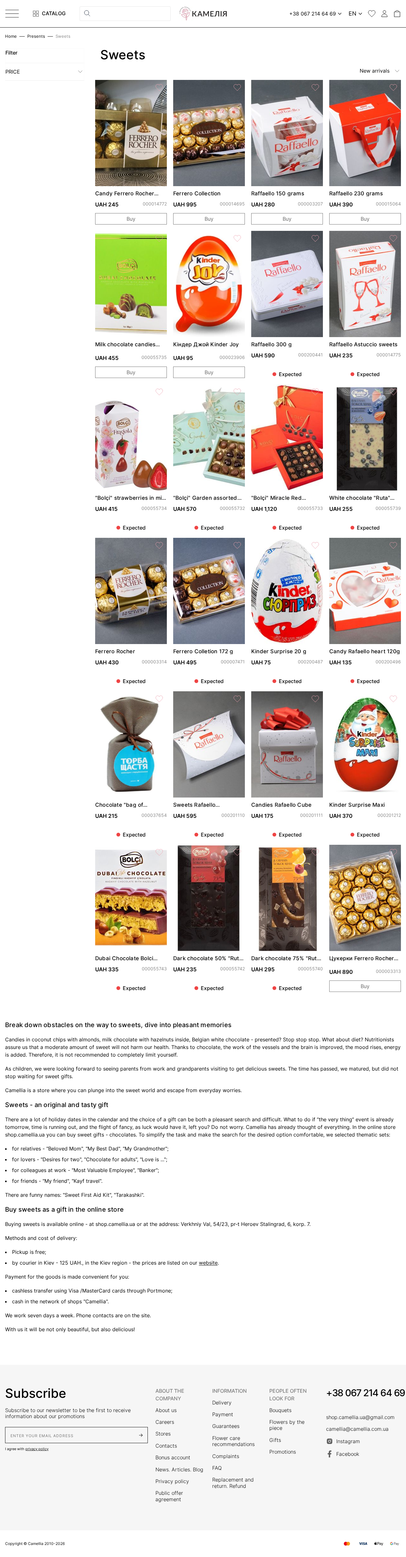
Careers (164, 1422)
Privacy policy (172, 1481)
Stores (163, 1434)
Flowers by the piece (286, 1425)
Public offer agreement (169, 1496)
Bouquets (280, 1410)
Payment (222, 1414)
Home (11, 36)
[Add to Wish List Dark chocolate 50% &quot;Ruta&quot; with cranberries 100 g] (237, 852)
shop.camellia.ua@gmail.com (360, 1417)
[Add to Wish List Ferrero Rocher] (159, 545)
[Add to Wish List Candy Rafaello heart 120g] (393, 545)
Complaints (225, 1456)
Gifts (275, 1440)
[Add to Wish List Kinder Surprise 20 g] (315, 545)
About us (166, 1410)
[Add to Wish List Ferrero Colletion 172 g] (237, 545)
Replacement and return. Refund (233, 1483)
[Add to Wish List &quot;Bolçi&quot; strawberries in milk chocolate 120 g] (159, 392)
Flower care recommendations (233, 1441)
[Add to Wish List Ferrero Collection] (237, 87)
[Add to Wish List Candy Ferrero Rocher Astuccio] (159, 87)
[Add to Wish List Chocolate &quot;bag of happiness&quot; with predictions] (159, 699)
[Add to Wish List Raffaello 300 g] (315, 238)
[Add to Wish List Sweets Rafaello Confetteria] (237, 699)
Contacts (166, 1446)
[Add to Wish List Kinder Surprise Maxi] (393, 699)
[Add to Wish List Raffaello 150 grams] (315, 87)
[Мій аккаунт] (384, 13)
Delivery (222, 1403)
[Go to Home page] (203, 13)
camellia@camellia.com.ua (357, 1429)
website (208, 1263)
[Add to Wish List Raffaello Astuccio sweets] (393, 238)
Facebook (347, 1454)
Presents (36, 36)
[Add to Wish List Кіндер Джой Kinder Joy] (237, 238)
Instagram (348, 1441)
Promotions (282, 1452)
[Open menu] (12, 13)
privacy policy (37, 1449)
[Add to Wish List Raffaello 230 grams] (393, 87)
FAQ (217, 1468)
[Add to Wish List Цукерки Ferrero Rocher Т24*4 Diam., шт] (393, 852)
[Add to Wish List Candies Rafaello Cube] (315, 699)
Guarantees (225, 1426)
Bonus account (172, 1458)
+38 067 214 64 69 (365, 1392)
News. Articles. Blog (179, 1470)
